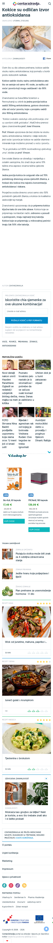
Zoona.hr (21, 902)
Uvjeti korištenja (10, 852)
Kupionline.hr (8, 906)
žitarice (34, 342)
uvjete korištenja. (24, 838)
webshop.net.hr (34, 902)
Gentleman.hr (20, 897)
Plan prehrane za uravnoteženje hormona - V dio (33, 592)
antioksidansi (9, 346)
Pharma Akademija (36, 897)
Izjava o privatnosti (11, 876)
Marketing (7, 860)
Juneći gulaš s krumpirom (19, 700)
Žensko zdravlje (23, 586)
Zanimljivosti (19, 58)
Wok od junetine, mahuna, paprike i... (26, 642)
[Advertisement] (26, 258)
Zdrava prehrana (23, 569)
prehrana (23, 342)
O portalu (7, 845)
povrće (13, 342)
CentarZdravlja (26, 3)
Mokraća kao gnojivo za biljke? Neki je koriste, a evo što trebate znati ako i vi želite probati (26, 815)
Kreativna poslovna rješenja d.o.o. (22, 936)
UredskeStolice (8, 902)
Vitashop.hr (7, 897)
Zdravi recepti (22, 906)
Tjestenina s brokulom (17, 758)
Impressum (7, 868)
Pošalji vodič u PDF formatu (26, 320)
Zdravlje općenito (24, 549)
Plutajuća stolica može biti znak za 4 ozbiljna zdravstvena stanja (33, 557)
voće (5, 342)
